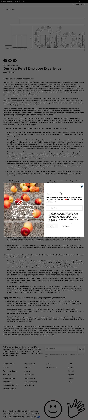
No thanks (65, 226)
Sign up (52, 226)
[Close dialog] (81, 186)
